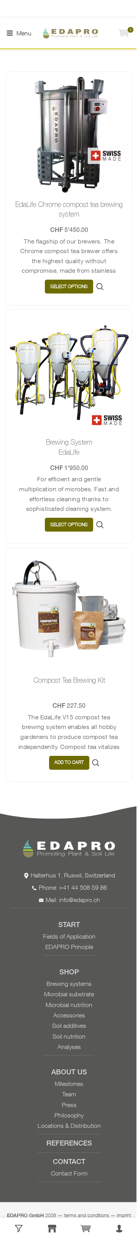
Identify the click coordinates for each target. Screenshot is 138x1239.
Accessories (69, 1015)
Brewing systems (69, 983)
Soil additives (69, 1025)
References (69, 1144)
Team (69, 1094)
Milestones (69, 1083)
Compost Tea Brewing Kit (69, 680)
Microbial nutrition (69, 1005)
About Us (69, 1072)
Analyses (69, 1047)
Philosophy (69, 1115)
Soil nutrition (69, 1036)
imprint (124, 1215)
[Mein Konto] (119, 1228)
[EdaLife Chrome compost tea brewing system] (69, 135)
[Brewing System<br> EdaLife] (69, 373)
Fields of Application (69, 936)
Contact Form (69, 1173)
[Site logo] (74, 33)
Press (69, 1105)
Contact (69, 1162)
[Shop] (52, 1228)
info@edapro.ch (79, 900)
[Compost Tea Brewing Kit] (69, 611)
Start (69, 925)
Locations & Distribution (69, 1125)
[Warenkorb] (86, 1228)
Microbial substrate (69, 994)
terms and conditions (86, 1215)
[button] (69, 763)
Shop (69, 972)
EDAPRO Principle (69, 947)
